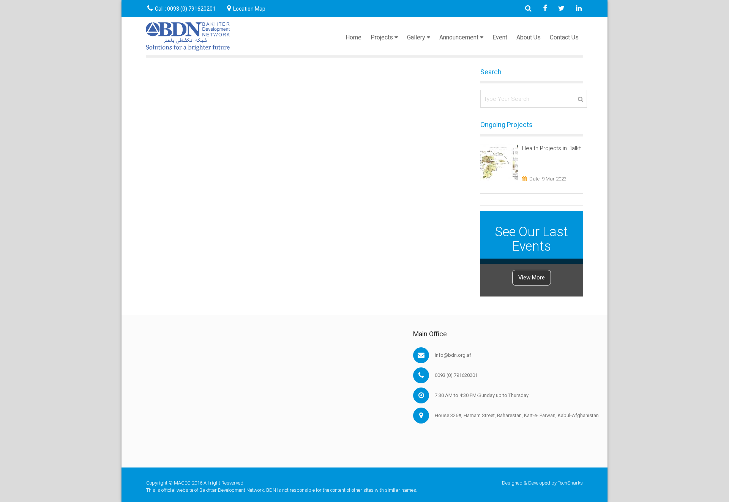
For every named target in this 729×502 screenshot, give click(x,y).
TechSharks (570, 483)
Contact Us (564, 37)
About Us (528, 37)
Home (353, 37)
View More (531, 277)
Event (499, 37)
